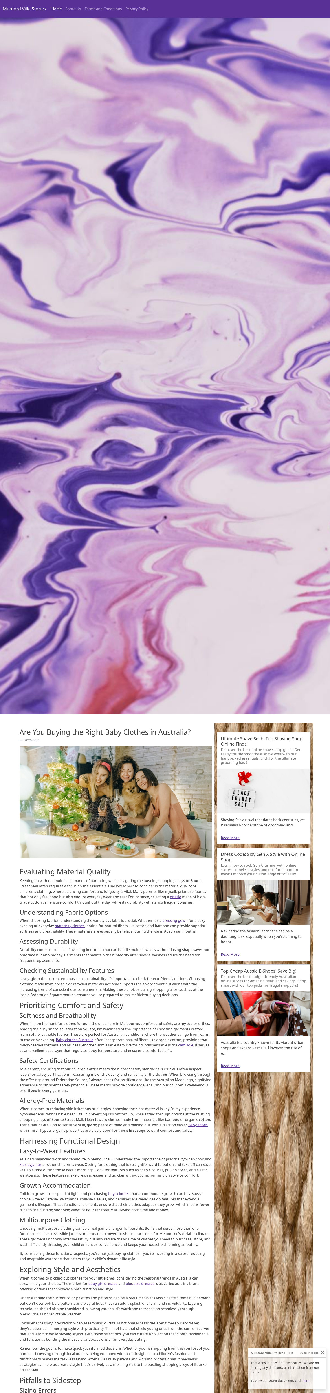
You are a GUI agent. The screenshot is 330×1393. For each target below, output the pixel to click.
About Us (73, 8)
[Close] (322, 1352)
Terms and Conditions (103, 8)
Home (57, 8)
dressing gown (175, 920)
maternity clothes (70, 925)
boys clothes (119, 1193)
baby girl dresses (102, 1283)
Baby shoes (198, 1124)
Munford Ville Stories (24, 9)
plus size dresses (140, 1283)
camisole (185, 1045)
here (305, 1380)
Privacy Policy (136, 8)
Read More (230, 837)
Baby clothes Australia (74, 1039)
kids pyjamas (31, 1164)
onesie (175, 896)
